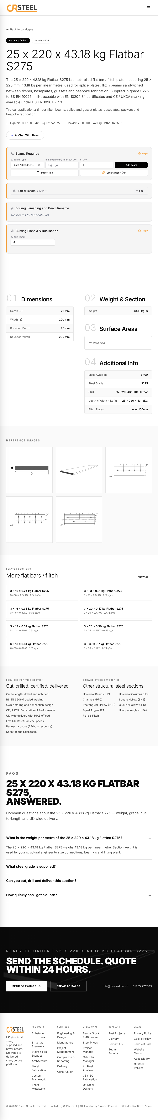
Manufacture (65, 1042)
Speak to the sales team (21, 731)
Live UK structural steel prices (25, 721)
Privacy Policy (143, 1033)
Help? (145, 153)
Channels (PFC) (92, 699)
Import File (47, 172)
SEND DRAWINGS (24, 986)
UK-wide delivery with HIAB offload (28, 715)
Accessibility (142, 1058)
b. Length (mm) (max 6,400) (60, 159)
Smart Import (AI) (116, 172)
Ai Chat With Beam (25, 135)
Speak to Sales (68, 986)
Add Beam (131, 165)
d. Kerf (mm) (18, 236)
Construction (65, 1071)
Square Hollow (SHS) (132, 699)
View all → (145, 576)
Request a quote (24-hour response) (29, 726)
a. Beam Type (18, 159)
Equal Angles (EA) (94, 710)
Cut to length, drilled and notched (27, 694)
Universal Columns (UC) (134, 694)
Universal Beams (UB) (96, 694)
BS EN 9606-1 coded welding (25, 699)
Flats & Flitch (91, 715)
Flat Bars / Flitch (18, 40)
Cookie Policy (142, 1038)
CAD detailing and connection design (29, 704)
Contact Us (115, 1044)
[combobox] (27, 165)
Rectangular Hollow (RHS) (99, 704)
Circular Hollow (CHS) (132, 704)
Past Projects (116, 1033)
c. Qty (83, 159)
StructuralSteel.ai (107, 1106)
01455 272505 (142, 986)
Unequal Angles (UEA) (133, 710)
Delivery (62, 1066)
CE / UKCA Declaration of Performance (30, 710)
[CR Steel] (22, 7)
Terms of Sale (142, 1044)
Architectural (40, 1061)
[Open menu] (148, 7)
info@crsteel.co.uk (115, 986)
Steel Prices (90, 1042)
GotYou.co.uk (70, 1106)
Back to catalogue (19, 29)
